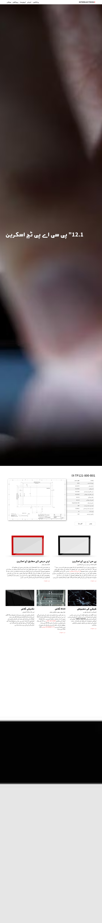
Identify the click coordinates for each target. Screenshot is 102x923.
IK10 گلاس (60, 608)
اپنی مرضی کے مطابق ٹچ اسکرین (33, 561)
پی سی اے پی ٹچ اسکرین (84, 561)
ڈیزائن (29, 2)
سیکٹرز (9, 2)
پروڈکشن (15, 2)
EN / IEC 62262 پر (51, 621)
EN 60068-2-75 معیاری (48, 627)
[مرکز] (87, 2)
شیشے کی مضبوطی (86, 608)
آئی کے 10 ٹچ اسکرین (75, 571)
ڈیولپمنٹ (23, 2)
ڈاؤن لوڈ (80, 523)
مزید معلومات (93, 581)
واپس (90, 523)
